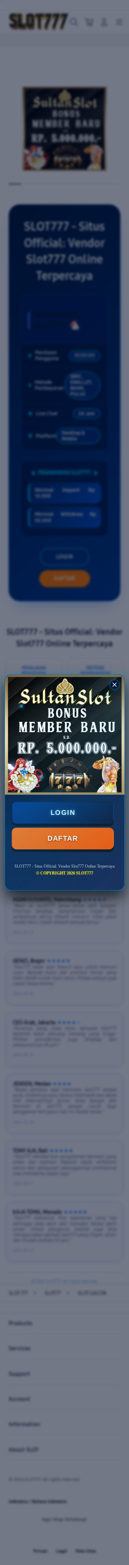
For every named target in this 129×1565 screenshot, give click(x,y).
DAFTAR (62, 838)
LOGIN (63, 812)
